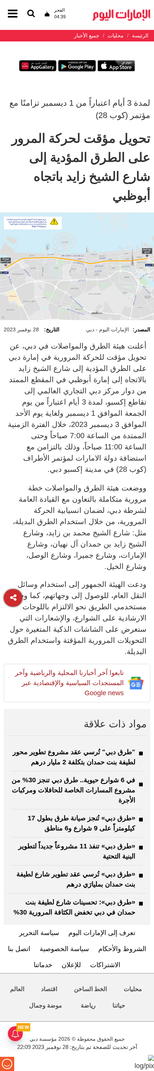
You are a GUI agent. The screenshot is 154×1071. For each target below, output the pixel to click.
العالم (17, 989)
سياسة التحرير (39, 933)
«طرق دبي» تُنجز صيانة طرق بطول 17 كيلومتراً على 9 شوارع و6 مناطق (81, 823)
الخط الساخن (90, 989)
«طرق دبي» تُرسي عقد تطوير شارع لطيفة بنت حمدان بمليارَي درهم (75, 879)
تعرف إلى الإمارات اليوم (101, 933)
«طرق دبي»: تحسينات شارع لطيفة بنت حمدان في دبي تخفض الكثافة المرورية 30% (74, 907)
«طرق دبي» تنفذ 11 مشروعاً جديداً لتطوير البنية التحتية (76, 851)
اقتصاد (49, 989)
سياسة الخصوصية (64, 949)
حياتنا (119, 1005)
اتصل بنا (19, 949)
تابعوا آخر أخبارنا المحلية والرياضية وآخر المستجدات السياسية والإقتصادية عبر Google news (69, 683)
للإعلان (71, 965)
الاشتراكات (105, 965)
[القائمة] (31, 14)
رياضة (88, 1005)
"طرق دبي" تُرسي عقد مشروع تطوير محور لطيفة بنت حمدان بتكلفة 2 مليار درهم (74, 757)
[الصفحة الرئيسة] (121, 11)
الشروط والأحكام (122, 949)
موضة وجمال (45, 1005)
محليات (133, 989)
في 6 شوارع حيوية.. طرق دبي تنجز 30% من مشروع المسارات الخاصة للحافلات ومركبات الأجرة (73, 790)
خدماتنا (43, 965)
